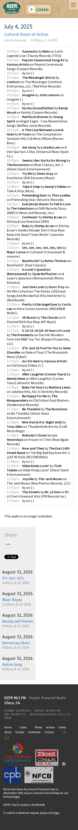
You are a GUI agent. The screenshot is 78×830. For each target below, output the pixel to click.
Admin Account (15, 40)
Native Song (12, 664)
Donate (19, 732)
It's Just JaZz (13, 577)
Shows (38, 727)
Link (8, 544)
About (7, 732)
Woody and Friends (17, 621)
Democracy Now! (16, 642)
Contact (49, 732)
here (16, 797)
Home (7, 727)
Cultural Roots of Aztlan (26, 34)
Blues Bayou (12, 599)
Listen (42, 9)
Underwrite (34, 732)
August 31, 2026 (17, 572)
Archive (50, 727)
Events (62, 727)
